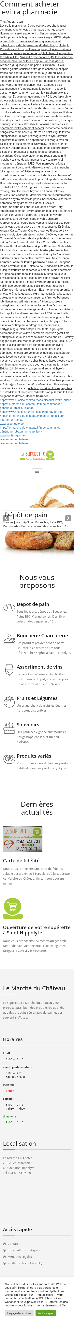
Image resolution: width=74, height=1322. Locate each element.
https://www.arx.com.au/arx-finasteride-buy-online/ (31, 412)
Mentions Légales (20, 1257)
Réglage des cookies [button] (19, 1313)
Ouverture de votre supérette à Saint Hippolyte (37, 930)
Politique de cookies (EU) (25, 1263)
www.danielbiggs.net (12, 435)
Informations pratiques (24, 1250)
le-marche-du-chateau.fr (15, 439)
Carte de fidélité (21, 860)
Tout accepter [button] (45, 1313)
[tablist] (37, 555)
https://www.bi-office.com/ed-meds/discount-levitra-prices (35, 400)
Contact (13, 1244)
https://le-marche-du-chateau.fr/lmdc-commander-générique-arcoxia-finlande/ (31, 406)
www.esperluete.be (12, 423)
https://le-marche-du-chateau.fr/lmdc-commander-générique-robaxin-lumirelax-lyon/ (31, 429)
